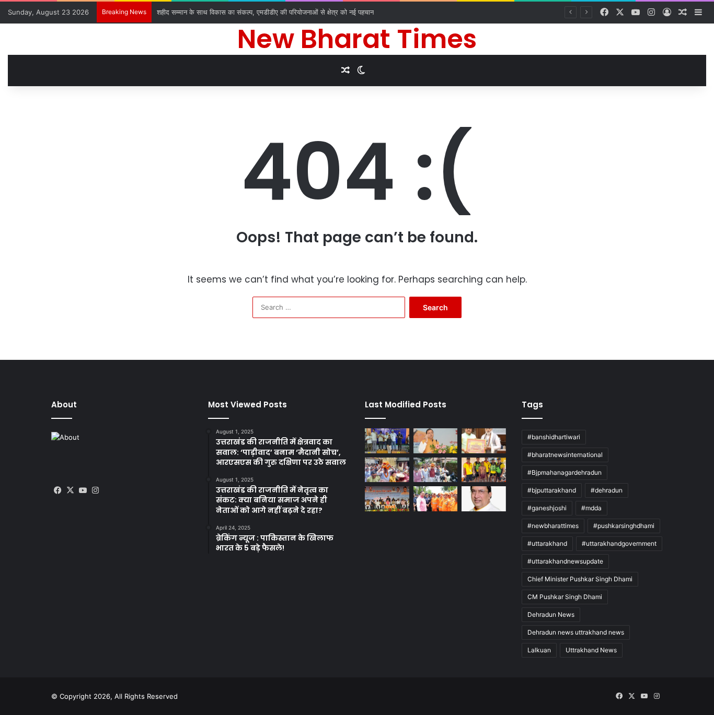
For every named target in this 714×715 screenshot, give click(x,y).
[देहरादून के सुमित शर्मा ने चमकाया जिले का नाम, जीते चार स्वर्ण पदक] (387, 440)
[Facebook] (57, 490)
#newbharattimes (553, 526)
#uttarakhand (547, 543)
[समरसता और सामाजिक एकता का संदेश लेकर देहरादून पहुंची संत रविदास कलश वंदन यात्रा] (435, 470)
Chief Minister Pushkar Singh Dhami (579, 579)
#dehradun (607, 490)
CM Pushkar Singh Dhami (564, 597)
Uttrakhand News (591, 650)
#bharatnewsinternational (565, 455)
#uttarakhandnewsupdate (565, 561)
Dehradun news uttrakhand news (575, 632)
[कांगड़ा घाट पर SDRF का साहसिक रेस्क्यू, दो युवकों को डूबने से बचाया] (484, 470)
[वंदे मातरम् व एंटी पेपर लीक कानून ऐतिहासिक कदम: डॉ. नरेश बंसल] (484, 498)
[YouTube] (82, 490)
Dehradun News (550, 614)
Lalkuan (539, 650)
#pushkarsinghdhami (623, 526)
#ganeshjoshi (547, 508)
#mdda (591, 508)
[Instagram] (95, 490)
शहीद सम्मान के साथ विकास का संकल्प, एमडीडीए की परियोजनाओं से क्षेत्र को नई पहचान (265, 12)
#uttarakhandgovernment (619, 543)
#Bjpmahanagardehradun (564, 472)
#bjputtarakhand (551, 490)
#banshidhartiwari (553, 437)
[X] (70, 490)
